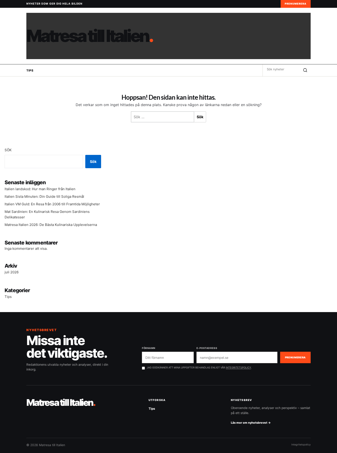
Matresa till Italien (89, 36)
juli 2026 (12, 272)
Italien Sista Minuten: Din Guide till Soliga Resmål (44, 196)
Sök (8, 150)
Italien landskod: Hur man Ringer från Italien (40, 189)
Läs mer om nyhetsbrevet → (251, 422)
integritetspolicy (238, 367)
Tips (29, 70)
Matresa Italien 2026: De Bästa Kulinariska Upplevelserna (51, 224)
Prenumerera (296, 3)
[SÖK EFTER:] (281, 69)
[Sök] (305, 70)
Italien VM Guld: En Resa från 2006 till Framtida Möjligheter (52, 204)
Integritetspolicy (301, 444)
